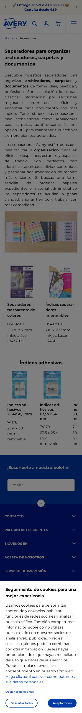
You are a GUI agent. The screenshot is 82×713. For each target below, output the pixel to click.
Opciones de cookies (19, 691)
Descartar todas (21, 703)
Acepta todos (62, 703)
